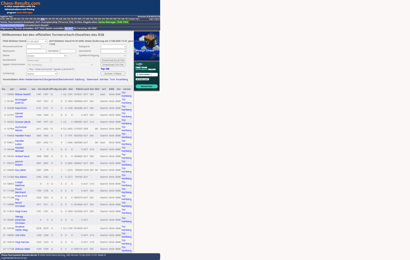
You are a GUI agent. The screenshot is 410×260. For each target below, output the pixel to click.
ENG (42, 19)
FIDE (125, 22)
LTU (83, 19)
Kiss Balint (21, 176)
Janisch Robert (19, 163)
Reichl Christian (20, 204)
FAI (50, 19)
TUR (118, 19)
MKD (79, 19)
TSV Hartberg (126, 94)
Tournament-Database (21, 22)
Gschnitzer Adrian (21, 128)
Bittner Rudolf (23, 94)
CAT (22, 19)
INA (68, 19)
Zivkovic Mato (22, 248)
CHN (26, 19)
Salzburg (80, 79)
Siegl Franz (21, 211)
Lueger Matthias (20, 183)
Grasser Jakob (22, 121)
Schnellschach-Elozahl (36, 25)
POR (95, 19)
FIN (53, 19)
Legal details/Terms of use (14, 257)
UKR (122, 19)
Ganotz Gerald (19, 115)
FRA (57, 19)
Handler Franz (23, 135)
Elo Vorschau (80, 28)
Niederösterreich (34, 79)
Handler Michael (19, 149)
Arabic (2, 19)
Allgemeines (6, 28)
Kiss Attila (20, 169)
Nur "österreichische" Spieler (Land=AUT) (52, 69)
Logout (157, 19)
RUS (103, 19)
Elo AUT (69, 28)
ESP (46, 19)
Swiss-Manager (107, 22)
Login (151, 19)
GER (60, 19)
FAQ (71, 22)
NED (87, 19)
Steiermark (92, 79)
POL (91, 19)
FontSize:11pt (134, 19)
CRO (30, 19)
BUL (19, 19)
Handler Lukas (19, 142)
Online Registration (86, 22)
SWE (114, 19)
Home (3, 22)
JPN (75, 19)
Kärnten (104, 79)
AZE (11, 19)
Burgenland (50, 79)
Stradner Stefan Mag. (21, 228)
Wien (22, 79)
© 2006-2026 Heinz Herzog (51, 255)
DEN (38, 19)
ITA (72, 19)
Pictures (63, 22)
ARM (7, 19)
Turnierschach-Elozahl (12, 25)
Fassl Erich (21, 108)
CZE (34, 19)
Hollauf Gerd (22, 156)
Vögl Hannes (22, 242)
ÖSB (119, 22)
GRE (64, 19)
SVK (111, 19)
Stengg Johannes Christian (20, 219)
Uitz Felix (20, 235)
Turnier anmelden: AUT (26, 28)
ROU (99, 19)
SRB (107, 19)
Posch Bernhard (20, 190)
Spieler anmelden (54, 28)
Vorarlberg (122, 79)
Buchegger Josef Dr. (21, 101)
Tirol (112, 79)
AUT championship (46, 22)
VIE (126, 19)
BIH (15, 19)
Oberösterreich (65, 79)
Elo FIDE (92, 28)
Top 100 (105, 68)
